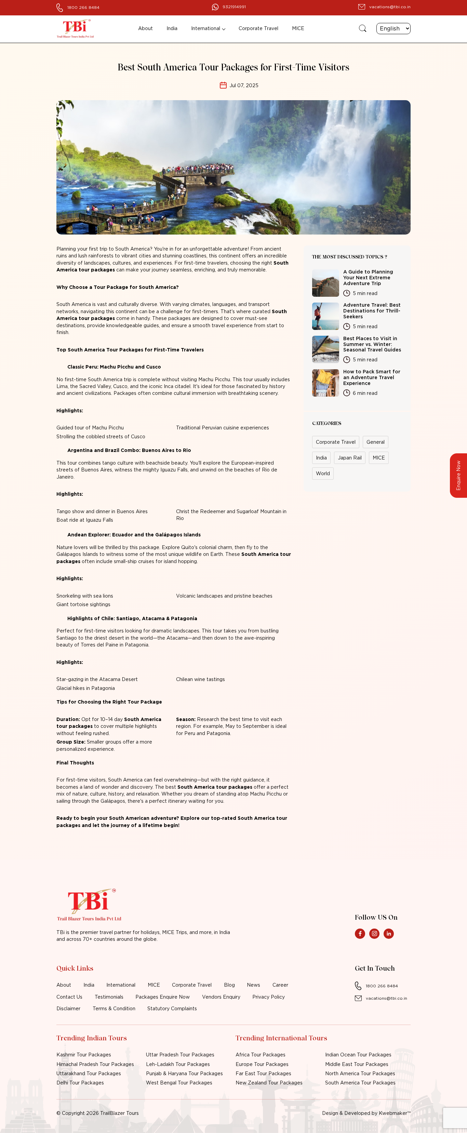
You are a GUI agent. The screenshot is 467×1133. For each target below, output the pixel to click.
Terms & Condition (114, 1008)
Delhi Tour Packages (80, 1082)
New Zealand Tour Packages (269, 1082)
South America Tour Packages (360, 1082)
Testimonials (109, 997)
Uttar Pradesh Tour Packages (180, 1054)
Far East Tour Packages (263, 1073)
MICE (298, 28)
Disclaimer (68, 1008)
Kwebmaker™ (395, 1113)
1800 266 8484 (83, 7)
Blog (229, 985)
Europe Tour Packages (262, 1064)
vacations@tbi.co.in (390, 6)
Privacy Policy (268, 997)
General (375, 442)
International (205, 28)
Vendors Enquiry (221, 997)
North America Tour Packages (360, 1073)
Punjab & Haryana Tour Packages (184, 1073)
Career (280, 985)
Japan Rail (350, 458)
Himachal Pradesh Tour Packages (95, 1064)
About (145, 28)
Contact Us (69, 997)
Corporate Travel (258, 28)
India (171, 28)
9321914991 (234, 6)
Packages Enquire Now (162, 997)
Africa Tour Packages (260, 1054)
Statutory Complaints (172, 1008)
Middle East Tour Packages (356, 1064)
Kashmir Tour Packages (83, 1054)
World (323, 473)
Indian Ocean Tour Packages (358, 1054)
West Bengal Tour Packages (179, 1082)
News (253, 985)
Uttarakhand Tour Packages (88, 1073)
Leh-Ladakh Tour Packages (178, 1064)
